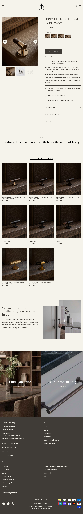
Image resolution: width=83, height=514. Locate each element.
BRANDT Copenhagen (43, 503)
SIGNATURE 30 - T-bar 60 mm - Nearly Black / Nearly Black (14, 240)
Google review (12, 493)
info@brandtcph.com (9, 447)
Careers (4, 473)
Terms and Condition (48, 506)
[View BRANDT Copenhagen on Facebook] (8, 503)
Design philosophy (8, 479)
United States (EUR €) (40, 499)
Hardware (47, 427)
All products (48, 433)
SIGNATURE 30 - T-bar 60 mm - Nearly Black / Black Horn (41, 240)
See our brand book (50, 443)
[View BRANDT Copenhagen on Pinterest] (12, 503)
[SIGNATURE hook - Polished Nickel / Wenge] (10, 71)
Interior (46, 430)
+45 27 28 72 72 (7, 452)
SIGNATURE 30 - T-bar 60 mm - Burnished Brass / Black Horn (40, 198)
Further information (50, 107)
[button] (75, 6)
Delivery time (48, 121)
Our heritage (6, 470)
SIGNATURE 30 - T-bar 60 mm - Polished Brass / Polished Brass (13, 283)
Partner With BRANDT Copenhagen (55, 466)
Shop (45, 422)
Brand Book (47, 473)
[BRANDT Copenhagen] (41, 6)
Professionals (48, 462)
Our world (5, 462)
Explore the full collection (41, 158)
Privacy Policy (35, 508)
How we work (6, 476)
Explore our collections (51, 440)
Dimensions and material (52, 114)
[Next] (35, 42)
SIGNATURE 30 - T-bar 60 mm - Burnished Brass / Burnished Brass (13, 198)
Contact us (31, 506)
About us (5, 332)
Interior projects (7, 483)
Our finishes (47, 437)
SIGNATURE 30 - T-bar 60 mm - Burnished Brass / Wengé (67, 198)
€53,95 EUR (5, 201)
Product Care (38, 506)
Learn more (62, 386)
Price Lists (47, 476)
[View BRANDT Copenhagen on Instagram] (3, 503)
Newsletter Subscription (10, 443)
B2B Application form (50, 470)
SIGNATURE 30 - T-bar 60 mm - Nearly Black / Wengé (68, 240)
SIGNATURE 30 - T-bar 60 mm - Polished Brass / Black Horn (40, 283)
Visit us (21, 386)
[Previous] (5, 42)
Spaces (4, 486)
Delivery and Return (45, 508)
